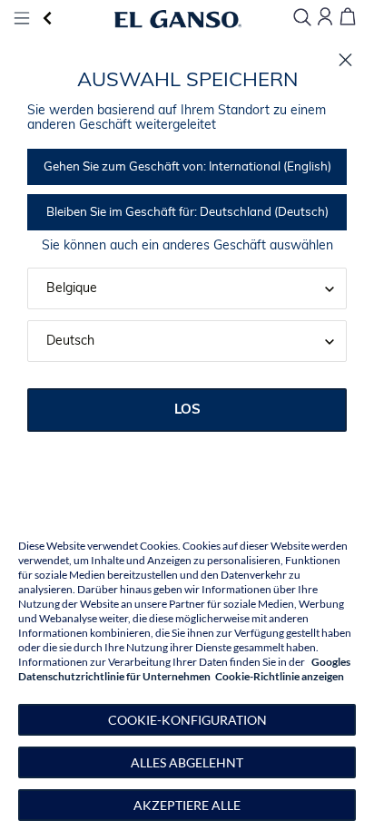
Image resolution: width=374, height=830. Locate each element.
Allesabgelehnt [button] (187, 762)
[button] (187, 720)
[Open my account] (325, 17)
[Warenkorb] (348, 17)
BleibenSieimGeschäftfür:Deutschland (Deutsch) (187, 213)
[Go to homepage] (178, 18)
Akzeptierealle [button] (187, 805)
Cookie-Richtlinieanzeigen (279, 676)
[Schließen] (345, 60)
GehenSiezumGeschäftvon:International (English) (187, 167)
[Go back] (47, 18)
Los (187, 410)
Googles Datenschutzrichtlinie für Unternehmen (184, 669)
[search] (302, 18)
